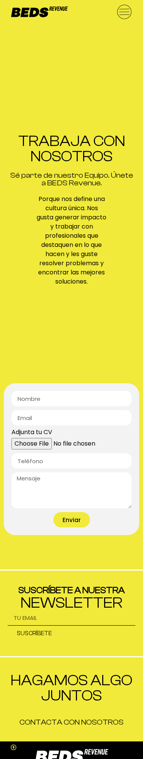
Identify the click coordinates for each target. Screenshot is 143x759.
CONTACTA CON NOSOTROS (71, 722)
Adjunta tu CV (31, 432)
